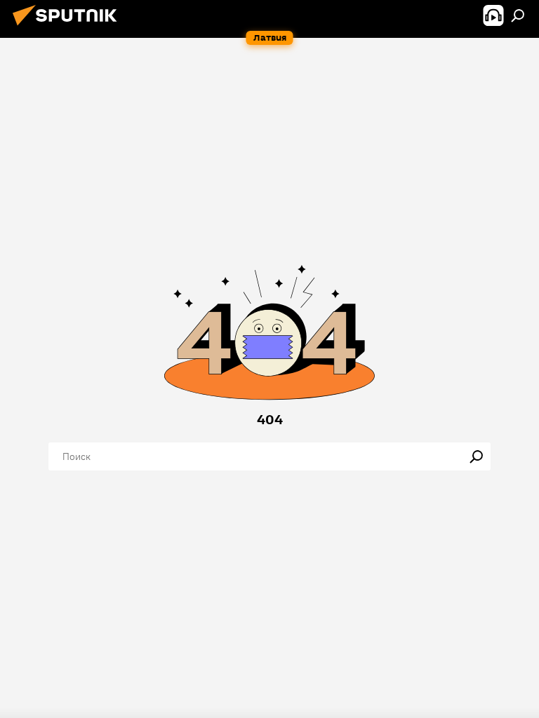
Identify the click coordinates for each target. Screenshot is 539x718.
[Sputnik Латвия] (69, 27)
